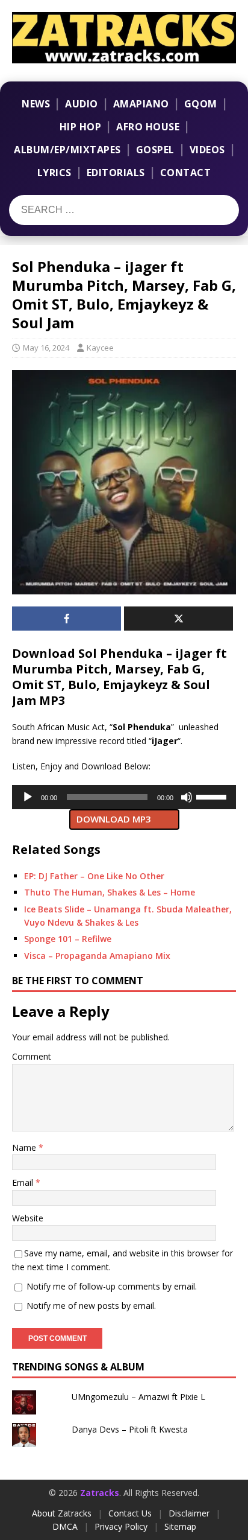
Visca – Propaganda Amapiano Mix (97, 955)
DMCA (65, 1526)
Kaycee (100, 347)
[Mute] (187, 797)
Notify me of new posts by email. (91, 1305)
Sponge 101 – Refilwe (67, 938)
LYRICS (54, 172)
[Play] (28, 797)
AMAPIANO (141, 103)
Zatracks (99, 1492)
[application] (124, 797)
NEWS (36, 103)
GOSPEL (155, 149)
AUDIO (81, 103)
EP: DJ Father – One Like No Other (94, 876)
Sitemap (180, 1526)
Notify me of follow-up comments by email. (111, 1286)
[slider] (213, 796)
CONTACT (185, 172)
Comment (31, 1056)
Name (25, 1147)
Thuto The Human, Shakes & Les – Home (109, 892)
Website (27, 1218)
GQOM (200, 103)
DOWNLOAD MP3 (113, 819)
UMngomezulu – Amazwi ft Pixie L (138, 1396)
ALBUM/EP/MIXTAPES (67, 149)
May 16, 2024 (46, 347)
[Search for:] (83, 210)
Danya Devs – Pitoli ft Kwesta (130, 1429)
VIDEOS (207, 149)
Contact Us (130, 1513)
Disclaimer (189, 1513)
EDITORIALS (116, 172)
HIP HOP (81, 126)
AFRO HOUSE (147, 126)
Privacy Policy (121, 1526)
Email (24, 1182)
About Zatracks (61, 1513)
